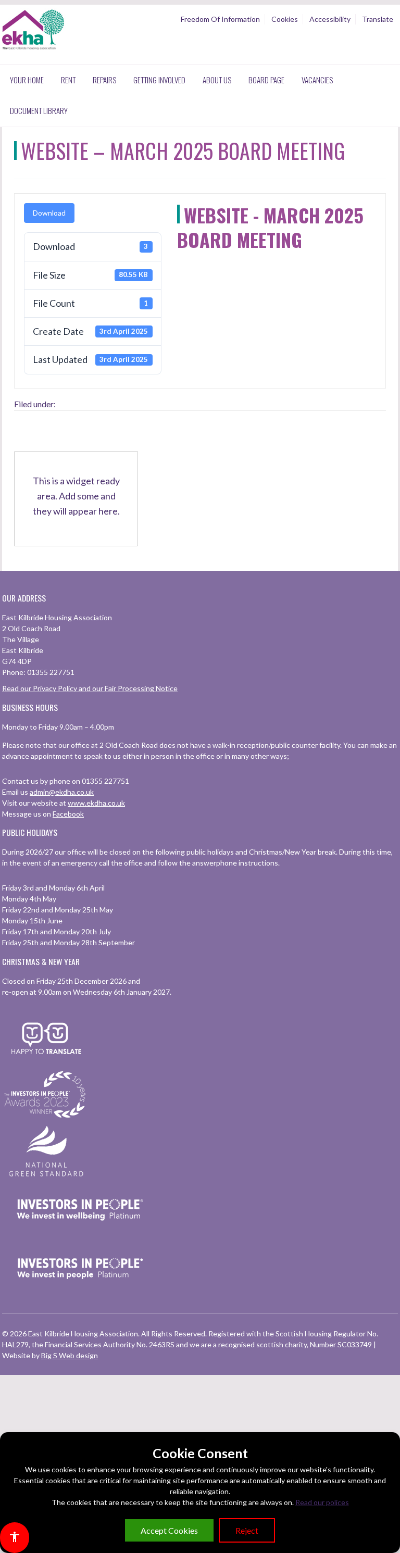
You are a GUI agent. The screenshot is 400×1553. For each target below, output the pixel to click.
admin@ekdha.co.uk (62, 791)
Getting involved (159, 79)
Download (49, 212)
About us (217, 79)
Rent (68, 79)
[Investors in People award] (46, 1118)
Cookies (284, 19)
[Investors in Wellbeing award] (80, 1234)
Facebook (68, 813)
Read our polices (322, 1502)
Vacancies (317, 79)
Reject (246, 1530)
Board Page (266, 79)
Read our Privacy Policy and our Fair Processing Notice (90, 688)
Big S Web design (69, 1355)
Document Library (39, 110)
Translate (377, 19)
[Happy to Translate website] (46, 1060)
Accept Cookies (169, 1530)
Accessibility (330, 19)
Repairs (104, 79)
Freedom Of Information (220, 19)
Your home (27, 79)
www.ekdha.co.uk (96, 802)
